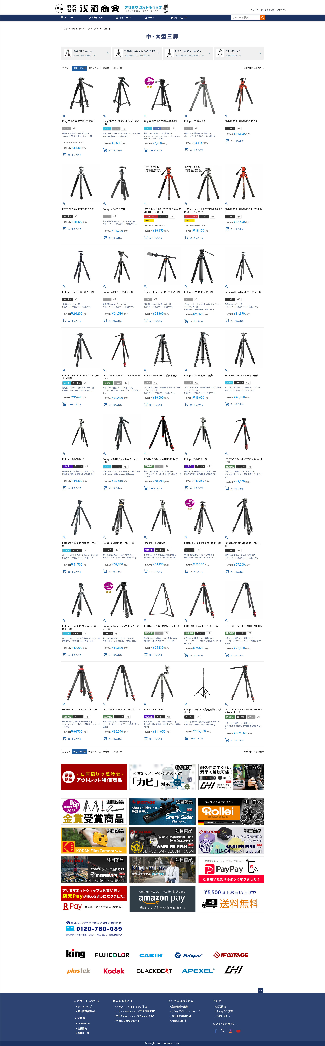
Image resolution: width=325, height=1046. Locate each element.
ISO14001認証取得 (181, 1016)
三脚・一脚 (91, 29)
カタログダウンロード (128, 1021)
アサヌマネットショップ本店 (131, 1006)
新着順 (106, 68)
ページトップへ (260, 990)
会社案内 (82, 1028)
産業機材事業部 (179, 1006)
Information (83, 1023)
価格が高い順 (94, 68)
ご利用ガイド (257, 10)
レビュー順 (117, 68)
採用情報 (221, 1006)
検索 (262, 17)
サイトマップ (84, 1006)
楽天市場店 (134, 1011)
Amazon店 (133, 1016)
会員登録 (270, 10)
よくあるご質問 (224, 1011)
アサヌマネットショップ (73, 29)
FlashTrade (177, 1021)
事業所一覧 (83, 1033)
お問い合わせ (181, 17)
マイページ (125, 17)
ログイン (282, 10)
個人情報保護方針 (86, 1011)
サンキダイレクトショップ (185, 1011)
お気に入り (97, 17)
